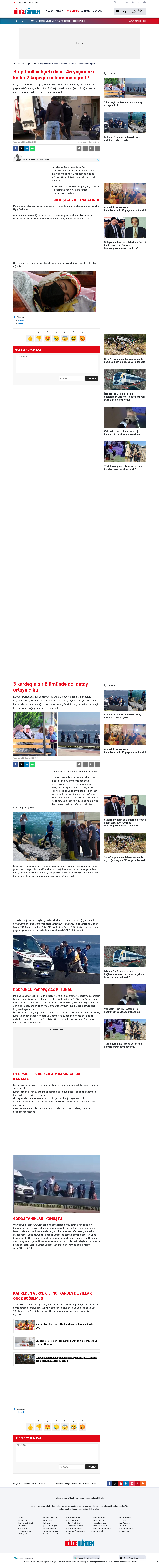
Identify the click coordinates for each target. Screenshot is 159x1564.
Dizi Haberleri (123, 1520)
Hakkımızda (76, 1484)
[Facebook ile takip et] (109, 1483)
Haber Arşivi (33, 2)
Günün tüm (137, 21)
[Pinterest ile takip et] (137, 1483)
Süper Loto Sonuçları (100, 1526)
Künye (67, 1484)
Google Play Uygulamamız (89, 1558)
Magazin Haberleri (125, 1517)
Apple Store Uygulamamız (134, 1558)
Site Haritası (72, 1534)
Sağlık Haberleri (98, 1520)
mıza (103, 1562)
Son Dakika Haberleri (50, 1517)
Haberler (20, 1517)
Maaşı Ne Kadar (98, 1531)
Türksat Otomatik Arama (51, 1531)
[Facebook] (15, 148)
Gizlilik (93, 1484)
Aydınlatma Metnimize (117, 1562)
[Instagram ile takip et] (132, 1483)
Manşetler (22, 2)
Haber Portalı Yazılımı (25, 1558)
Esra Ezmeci (22, 1526)
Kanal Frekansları (124, 1523)
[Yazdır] (79, 148)
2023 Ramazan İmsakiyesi (52, 1534)
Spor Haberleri (22, 1520)
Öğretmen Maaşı (124, 1531)
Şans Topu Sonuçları (50, 1526)
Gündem (85, 11)
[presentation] (16, 20)
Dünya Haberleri (48, 1520)
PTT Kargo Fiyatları (24, 1531)
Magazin (97, 11)
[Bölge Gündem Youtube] (132, 2)
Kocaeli (21, 1412)
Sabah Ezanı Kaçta (99, 1523)
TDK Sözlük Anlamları (75, 1528)
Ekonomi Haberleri (74, 1517)
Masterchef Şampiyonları (76, 1531)
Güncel (60, 11)
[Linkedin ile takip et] (126, 1483)
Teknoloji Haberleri (74, 1520)
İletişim (86, 1484)
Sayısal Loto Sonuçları (75, 1526)
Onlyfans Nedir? (23, 1528)
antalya (21, 320)
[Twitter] (21, 148)
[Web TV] (138, 2)
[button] (85, 148)
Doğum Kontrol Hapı (49, 1528)
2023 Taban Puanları (126, 1528)
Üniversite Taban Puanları (102, 1528)
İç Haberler (32, 64)
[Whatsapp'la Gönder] (32, 148)
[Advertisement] (31, 181)
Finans (49, 11)
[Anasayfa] (14, 2)
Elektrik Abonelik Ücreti (25, 1523)
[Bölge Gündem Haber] (27, 11)
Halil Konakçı (47, 1523)
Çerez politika (95, 1562)
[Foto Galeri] (144, 2)
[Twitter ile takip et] (97, 159)
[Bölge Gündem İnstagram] (126, 2)
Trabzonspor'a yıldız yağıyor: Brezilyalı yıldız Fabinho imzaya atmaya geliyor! (72, 21)
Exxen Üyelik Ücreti (74, 1523)
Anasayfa (20, 64)
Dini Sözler (122, 1526)
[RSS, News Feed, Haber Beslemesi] (143, 1483)
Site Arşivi (96, 1534)
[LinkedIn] (26, 148)
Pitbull (20, 323)
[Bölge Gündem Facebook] (120, 2)
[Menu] (117, 11)
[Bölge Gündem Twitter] (115, 2)
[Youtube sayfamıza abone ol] (120, 1483)
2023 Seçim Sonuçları (25, 1534)
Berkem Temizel (30, 160)
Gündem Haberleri (99, 1517)
